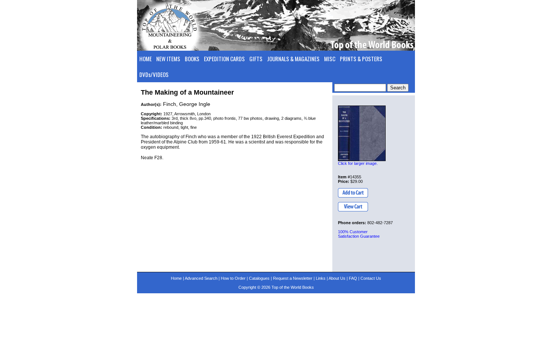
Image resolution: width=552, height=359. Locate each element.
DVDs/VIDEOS (154, 74)
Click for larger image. (358, 163)
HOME (145, 58)
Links (321, 278)
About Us (337, 278)
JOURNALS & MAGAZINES (293, 58)
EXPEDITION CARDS (224, 58)
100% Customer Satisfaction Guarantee (359, 233)
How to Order (233, 278)
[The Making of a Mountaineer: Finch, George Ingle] (362, 133)
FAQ (353, 278)
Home (176, 278)
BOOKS (192, 58)
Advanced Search (201, 278)
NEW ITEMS (168, 58)
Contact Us (370, 278)
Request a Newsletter (292, 278)
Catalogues (259, 278)
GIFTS (255, 58)
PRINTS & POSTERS (361, 58)
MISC (329, 58)
